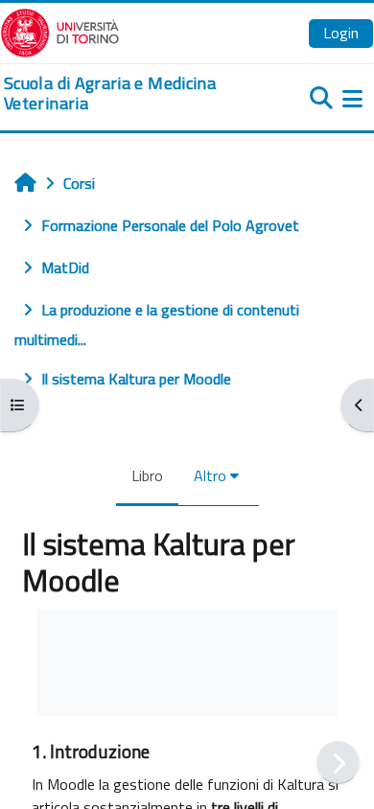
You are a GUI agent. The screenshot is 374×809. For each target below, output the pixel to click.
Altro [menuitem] (210, 475)
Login (341, 32)
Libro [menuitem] (147, 475)
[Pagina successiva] (338, 762)
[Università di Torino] (60, 30)
